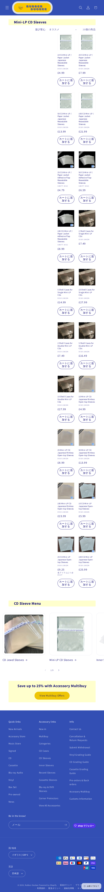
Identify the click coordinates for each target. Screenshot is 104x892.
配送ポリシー (54, 888)
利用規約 (41, 888)
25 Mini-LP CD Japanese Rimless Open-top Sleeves (66, 453)
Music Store (15, 743)
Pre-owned (14, 794)
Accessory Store (17, 736)
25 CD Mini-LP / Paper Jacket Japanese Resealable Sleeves (86, 60)
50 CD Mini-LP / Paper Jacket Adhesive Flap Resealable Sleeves (86, 177)
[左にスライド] (45, 670)
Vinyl (11, 779)
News (11, 801)
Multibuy (43, 736)
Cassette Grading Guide (78, 771)
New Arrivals (15, 729)
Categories (45, 743)
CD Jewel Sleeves (13, 660)
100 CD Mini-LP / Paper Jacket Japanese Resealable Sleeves (86, 118)
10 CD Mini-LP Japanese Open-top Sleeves (86, 506)
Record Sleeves (47, 772)
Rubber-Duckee (31, 885)
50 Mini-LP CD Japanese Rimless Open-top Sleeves (87, 453)
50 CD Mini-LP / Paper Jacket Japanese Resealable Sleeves (65, 118)
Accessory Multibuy (79, 791)
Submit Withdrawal (79, 747)
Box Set (13, 787)
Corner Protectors (48, 798)
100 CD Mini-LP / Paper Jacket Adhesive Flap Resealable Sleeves (65, 236)
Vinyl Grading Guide (80, 754)
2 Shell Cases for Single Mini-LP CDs (86, 234)
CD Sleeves (45, 758)
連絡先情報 (69, 888)
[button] (7, 7)
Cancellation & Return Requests (78, 738)
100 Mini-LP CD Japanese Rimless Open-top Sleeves (66, 506)
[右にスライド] (59, 670)
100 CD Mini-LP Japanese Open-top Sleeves (86, 559)
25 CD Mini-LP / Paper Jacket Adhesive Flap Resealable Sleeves (65, 177)
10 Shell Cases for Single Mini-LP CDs (87, 292)
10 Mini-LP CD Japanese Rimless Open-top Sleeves (87, 399)
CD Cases (44, 750)
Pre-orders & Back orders (79, 782)
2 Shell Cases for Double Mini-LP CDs (65, 346)
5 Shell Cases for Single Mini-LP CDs (65, 292)
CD (10, 758)
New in (42, 729)
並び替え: (40, 29)
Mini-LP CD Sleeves (61, 660)
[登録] (65, 825)
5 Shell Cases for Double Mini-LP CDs (86, 346)
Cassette (13, 765)
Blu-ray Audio (16, 772)
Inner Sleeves (46, 765)
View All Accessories (49, 805)
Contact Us (75, 729)
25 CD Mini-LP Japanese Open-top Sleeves (65, 559)
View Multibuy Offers (52, 695)
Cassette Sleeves (48, 779)
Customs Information (80, 798)
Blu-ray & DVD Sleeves (46, 789)
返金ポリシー (66, 885)
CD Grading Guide (79, 761)
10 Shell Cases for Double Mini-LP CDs (66, 399)
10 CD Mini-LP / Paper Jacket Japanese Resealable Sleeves (65, 60)
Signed (12, 750)
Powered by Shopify (48, 885)
